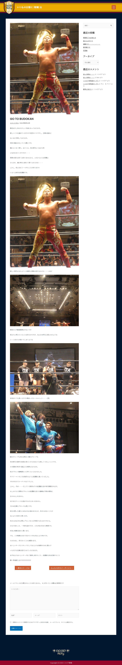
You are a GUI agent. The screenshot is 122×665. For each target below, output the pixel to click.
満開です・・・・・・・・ (91, 44)
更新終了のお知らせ (89, 38)
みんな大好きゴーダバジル (61, 568)
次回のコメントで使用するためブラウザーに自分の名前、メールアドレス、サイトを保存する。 (43, 622)
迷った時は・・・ (89, 74)
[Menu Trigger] (114, 7)
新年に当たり (87, 89)
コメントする (14, 123)
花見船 (85, 50)
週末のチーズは (24, 568)
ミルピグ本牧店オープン (91, 81)
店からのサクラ (88, 41)
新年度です (86, 47)
